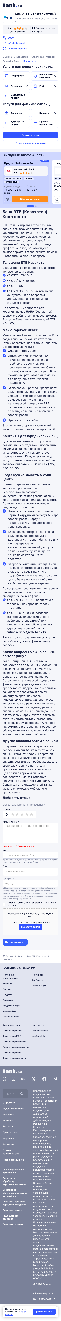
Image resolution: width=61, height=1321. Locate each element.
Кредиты (44, 113)
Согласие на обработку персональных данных (15, 1181)
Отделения (37, 56)
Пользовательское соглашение (13, 1171)
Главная (9, 956)
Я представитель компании (31, 143)
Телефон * (8, 878)
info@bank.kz (38, 1036)
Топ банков (37, 980)
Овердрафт (17, 75)
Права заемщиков (13, 1159)
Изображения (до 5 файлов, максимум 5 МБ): (30, 915)
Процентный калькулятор (16, 1047)
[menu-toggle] (55, 5)
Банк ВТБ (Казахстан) (36, 956)
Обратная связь (40, 1030)
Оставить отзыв (30, 135)
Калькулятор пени (12, 1052)
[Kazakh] (47, 4)
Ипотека (7, 989)
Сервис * (7, 809)
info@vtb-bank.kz (17, 43)
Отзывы (50, 56)
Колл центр (29, 61)
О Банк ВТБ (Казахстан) (16, 56)
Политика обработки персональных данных (15, 1203)
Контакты (8, 1120)
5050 (11, 37)
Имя (6, 850)
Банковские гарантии (46, 76)
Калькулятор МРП (12, 1036)
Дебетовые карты (17, 123)
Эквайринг (17, 86)
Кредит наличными (46, 123)
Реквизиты (9, 1114)
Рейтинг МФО (39, 985)
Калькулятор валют (13, 1030)
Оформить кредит (30, 199)
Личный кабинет (12, 61)
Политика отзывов (13, 1224)
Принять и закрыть (44, 1312)
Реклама (8, 1126)
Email (6, 866)
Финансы (7, 983)
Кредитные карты (12, 1005)
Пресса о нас (10, 1132)
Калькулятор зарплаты (14, 1058)
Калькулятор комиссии (14, 1041)
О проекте (9, 1102)
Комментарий (11, 822)
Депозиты (16, 113)
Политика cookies (12, 1210)
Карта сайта (10, 1138)
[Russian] (43, 4)
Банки (20, 956)
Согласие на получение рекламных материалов (15, 1192)
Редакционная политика (10, 1217)
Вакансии (8, 1144)
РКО (41, 86)
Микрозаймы (9, 1011)
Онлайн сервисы (11, 1016)
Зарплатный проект (18, 96)
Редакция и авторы (14, 1108)
